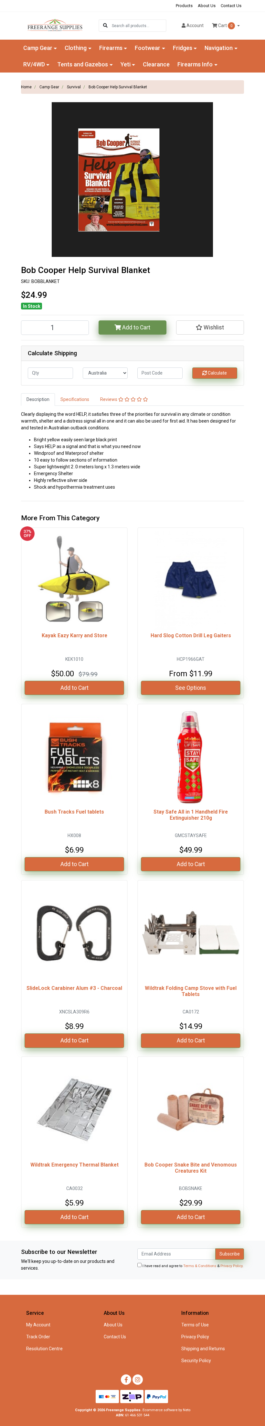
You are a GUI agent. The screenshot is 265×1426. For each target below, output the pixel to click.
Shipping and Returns (203, 1348)
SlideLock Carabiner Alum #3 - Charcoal (74, 988)
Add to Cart (135, 327)
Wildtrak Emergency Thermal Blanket (74, 1165)
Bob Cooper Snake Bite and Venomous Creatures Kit (190, 1168)
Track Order (38, 1336)
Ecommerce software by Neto (166, 1410)
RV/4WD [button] (34, 64)
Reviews (109, 399)
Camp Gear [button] (37, 47)
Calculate (217, 373)
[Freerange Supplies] (55, 25)
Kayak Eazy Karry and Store (74, 635)
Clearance (156, 64)
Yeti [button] (126, 64)
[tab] (38, 399)
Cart (225, 25)
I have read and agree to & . (192, 1266)
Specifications (74, 399)
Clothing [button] (76, 47)
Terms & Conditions (199, 1266)
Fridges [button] (182, 47)
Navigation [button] (219, 47)
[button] (210, 327)
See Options (190, 688)
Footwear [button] (147, 47)
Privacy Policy (231, 1266)
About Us (207, 5)
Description (37, 399)
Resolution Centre (44, 1348)
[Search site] (105, 25)
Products (184, 5)
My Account (38, 1324)
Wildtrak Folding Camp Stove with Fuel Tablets (191, 991)
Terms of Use (195, 1324)
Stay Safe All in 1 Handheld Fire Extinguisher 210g (191, 815)
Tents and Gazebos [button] (82, 64)
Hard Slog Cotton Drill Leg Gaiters (191, 635)
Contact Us (231, 5)
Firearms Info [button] (195, 64)
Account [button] (195, 25)
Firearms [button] (110, 47)
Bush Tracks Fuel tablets (74, 812)
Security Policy (196, 1360)
